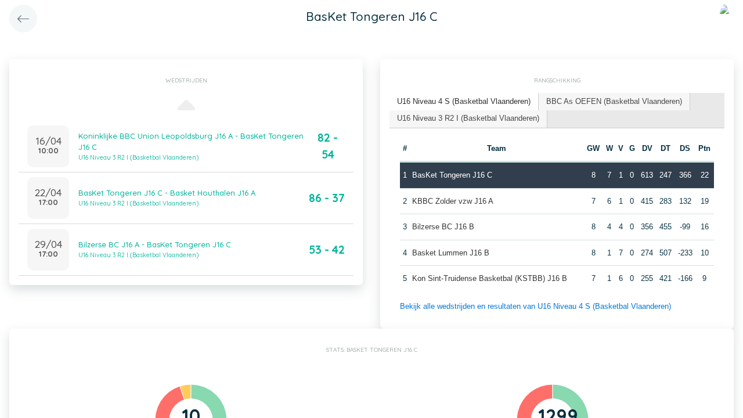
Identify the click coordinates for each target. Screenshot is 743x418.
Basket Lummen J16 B (450, 252)
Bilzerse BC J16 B (443, 226)
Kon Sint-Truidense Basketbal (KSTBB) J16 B (489, 278)
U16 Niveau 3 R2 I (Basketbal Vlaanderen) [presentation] (468, 118)
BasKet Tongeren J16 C (452, 175)
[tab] (464, 102)
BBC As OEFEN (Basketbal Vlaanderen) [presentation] (614, 101)
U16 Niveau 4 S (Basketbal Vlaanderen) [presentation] (464, 101)
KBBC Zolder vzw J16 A (452, 201)
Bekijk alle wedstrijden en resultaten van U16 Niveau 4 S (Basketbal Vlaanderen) (535, 306)
